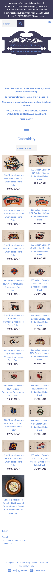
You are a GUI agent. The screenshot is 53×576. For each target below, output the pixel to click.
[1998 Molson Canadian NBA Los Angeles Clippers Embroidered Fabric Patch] (40, 446)
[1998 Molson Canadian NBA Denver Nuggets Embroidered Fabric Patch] (40, 341)
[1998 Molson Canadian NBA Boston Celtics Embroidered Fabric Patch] (40, 411)
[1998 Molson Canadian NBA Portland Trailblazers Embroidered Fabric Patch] (13, 376)
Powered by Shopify (26, 566)
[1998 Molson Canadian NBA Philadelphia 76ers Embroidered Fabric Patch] (13, 236)
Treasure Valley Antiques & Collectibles (33, 562)
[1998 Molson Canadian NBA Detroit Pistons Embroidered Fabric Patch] (13, 163)
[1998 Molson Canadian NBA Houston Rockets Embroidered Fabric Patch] (40, 236)
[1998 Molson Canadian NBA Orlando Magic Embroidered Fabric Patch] (13, 411)
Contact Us (7, 543)
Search (5, 537)
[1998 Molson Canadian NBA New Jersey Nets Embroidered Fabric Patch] (40, 306)
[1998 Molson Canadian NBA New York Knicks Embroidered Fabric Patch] (13, 271)
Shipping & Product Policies (14, 540)
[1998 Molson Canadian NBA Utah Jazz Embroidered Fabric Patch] (40, 271)
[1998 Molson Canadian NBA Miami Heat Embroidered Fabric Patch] (40, 376)
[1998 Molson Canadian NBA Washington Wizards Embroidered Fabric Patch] (13, 341)
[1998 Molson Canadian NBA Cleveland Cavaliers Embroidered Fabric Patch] (13, 306)
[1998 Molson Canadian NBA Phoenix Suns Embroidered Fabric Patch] (13, 446)
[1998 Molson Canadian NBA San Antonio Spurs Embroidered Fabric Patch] (13, 201)
